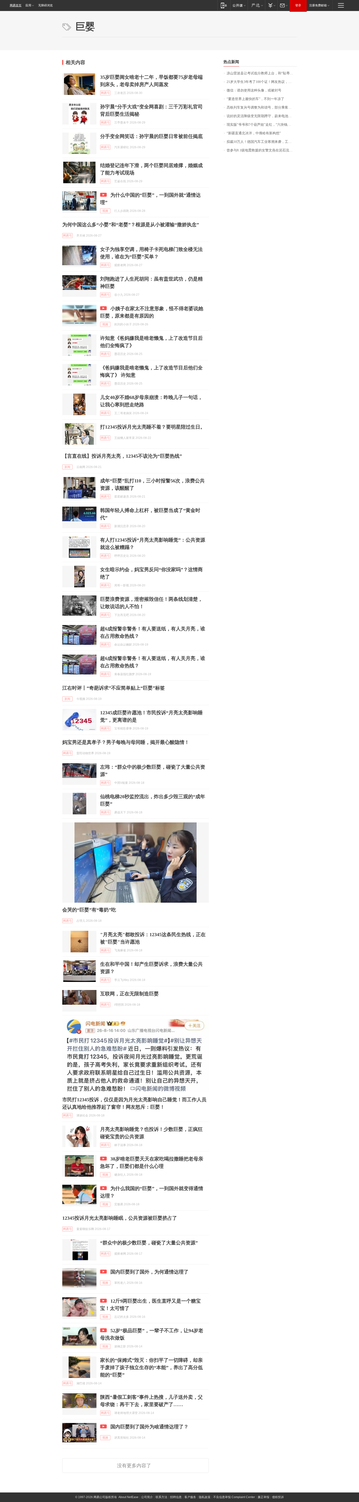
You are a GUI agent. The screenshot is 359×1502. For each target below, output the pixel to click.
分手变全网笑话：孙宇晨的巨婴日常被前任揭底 (151, 136)
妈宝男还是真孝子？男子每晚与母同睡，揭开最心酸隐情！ (125, 742)
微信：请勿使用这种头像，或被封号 (254, 90)
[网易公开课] (239, 5)
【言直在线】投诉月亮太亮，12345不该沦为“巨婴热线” (122, 456)
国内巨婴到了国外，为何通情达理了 (149, 1271)
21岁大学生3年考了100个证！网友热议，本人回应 (262, 82)
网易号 (105, 93)
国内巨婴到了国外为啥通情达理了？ (149, 1426)
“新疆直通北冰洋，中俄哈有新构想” (254, 133)
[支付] (271, 5)
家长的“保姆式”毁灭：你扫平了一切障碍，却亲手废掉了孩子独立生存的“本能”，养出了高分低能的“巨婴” (151, 1367)
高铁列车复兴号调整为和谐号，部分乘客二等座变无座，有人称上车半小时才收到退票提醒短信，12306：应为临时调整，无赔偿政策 (262, 107)
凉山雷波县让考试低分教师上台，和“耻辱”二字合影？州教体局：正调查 (262, 73)
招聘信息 (176, 1497)
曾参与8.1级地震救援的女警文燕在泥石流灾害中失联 (262, 150)
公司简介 (147, 1497)
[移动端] (223, 5)
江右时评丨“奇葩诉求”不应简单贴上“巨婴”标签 (113, 688)
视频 (105, 211)
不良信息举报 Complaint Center (234, 1497)
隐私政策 (205, 1497)
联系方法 (161, 1497)
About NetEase (128, 1497)
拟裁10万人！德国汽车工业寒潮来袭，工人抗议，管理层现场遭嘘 (262, 142)
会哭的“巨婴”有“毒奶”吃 (89, 909)
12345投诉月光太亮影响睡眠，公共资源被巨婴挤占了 (119, 1218)
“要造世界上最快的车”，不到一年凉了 (255, 99)
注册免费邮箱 (318, 5)
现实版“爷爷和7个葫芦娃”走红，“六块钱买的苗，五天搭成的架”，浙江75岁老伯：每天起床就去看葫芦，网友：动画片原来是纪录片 (262, 124)
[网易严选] (256, 5)
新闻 (67, 467)
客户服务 (190, 1497)
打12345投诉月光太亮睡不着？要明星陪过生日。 (152, 427)
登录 (298, 5)
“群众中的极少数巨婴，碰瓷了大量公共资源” (149, 1242)
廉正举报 (263, 1497)
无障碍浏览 (45, 5)
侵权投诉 (278, 1497)
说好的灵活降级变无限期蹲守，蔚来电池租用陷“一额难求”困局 (262, 116)
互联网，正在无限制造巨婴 (129, 993)
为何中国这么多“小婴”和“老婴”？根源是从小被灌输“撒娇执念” (130, 224)
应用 (28, 5)
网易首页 (15, 5)
